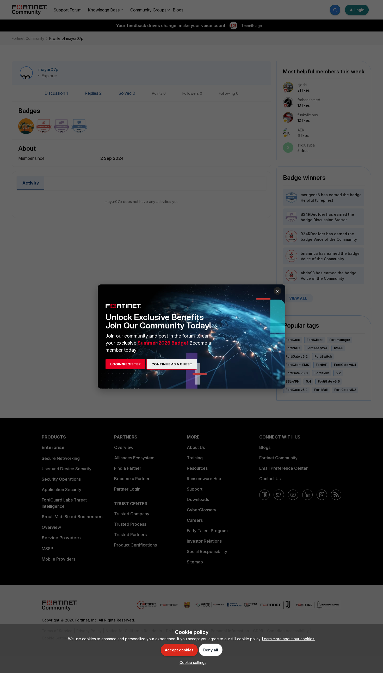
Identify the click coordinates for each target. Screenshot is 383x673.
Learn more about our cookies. (288, 639)
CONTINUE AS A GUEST (171, 364)
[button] (191, 662)
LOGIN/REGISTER (125, 364)
